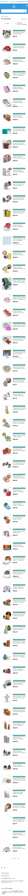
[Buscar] (25, 11)
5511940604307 (5, 873)
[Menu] (2, 6)
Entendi (3, 893)
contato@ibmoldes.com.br (8, 878)
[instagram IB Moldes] (1, 867)
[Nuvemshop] (7, 888)
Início (2, 16)
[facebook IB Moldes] (4, 867)
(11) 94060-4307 (5, 875)
